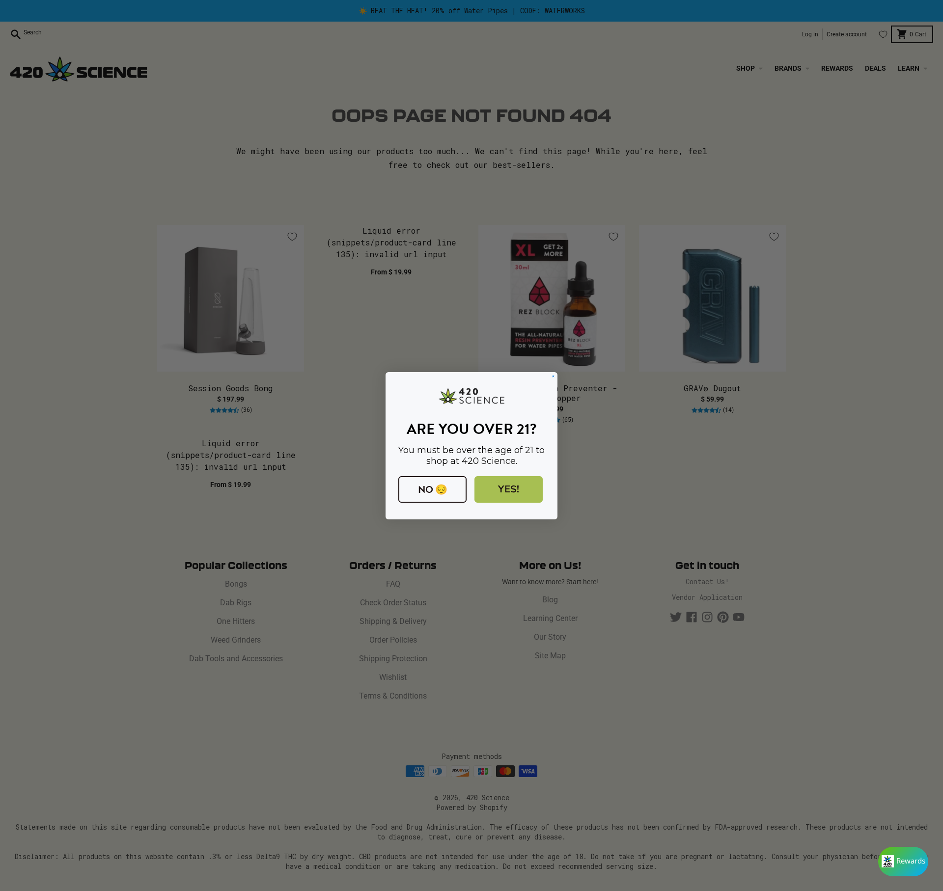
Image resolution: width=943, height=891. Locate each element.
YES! (508, 489)
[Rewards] (903, 861)
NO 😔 (432, 489)
